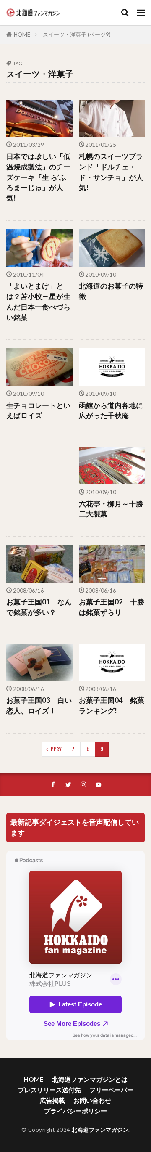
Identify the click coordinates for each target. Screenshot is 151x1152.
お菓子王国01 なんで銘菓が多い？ (39, 607)
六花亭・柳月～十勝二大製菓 (111, 509)
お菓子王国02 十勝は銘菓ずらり (111, 607)
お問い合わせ (92, 1100)
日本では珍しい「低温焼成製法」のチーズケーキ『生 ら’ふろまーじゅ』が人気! (38, 177)
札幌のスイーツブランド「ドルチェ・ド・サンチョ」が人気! (111, 172)
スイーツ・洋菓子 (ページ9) (77, 34)
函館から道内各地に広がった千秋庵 (111, 410)
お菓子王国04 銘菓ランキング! (111, 705)
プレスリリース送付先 (49, 1090)
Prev (56, 749)
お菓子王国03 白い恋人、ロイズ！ (39, 705)
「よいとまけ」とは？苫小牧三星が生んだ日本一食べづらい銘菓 (38, 301)
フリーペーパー (111, 1090)
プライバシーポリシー (75, 1111)
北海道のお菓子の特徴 (111, 291)
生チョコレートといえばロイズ (38, 410)
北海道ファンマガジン (100, 1129)
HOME (22, 34)
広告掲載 (52, 1100)
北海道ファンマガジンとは (90, 1079)
